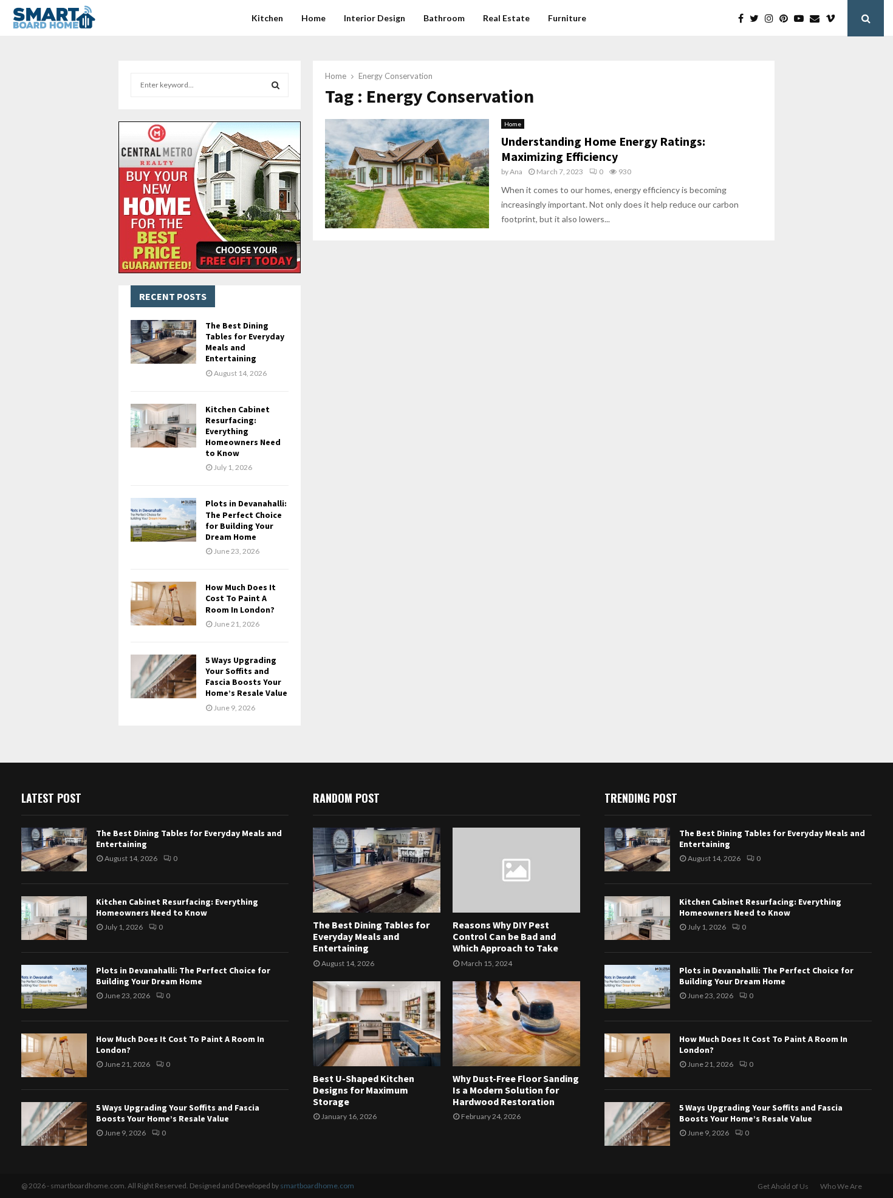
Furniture (567, 18)
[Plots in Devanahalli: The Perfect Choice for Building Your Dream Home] (163, 520)
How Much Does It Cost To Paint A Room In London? (240, 598)
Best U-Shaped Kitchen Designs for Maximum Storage (363, 1090)
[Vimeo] (833, 18)
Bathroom (444, 18)
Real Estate (506, 18)
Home (313, 18)
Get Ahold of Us (783, 1186)
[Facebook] (744, 18)
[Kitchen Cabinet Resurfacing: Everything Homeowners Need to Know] (163, 426)
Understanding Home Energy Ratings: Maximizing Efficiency (603, 149)
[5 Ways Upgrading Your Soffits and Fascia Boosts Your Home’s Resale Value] (163, 676)
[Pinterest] (786, 18)
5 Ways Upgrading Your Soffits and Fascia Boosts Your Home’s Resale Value (246, 677)
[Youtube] (802, 18)
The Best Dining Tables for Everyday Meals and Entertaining (244, 342)
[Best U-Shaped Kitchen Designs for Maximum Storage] (376, 1023)
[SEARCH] (275, 85)
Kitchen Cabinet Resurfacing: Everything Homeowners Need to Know (243, 431)
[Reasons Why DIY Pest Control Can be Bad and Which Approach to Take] (516, 870)
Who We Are (841, 1186)
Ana (516, 171)
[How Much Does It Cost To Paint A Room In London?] (163, 603)
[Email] (818, 18)
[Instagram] (772, 18)
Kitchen (267, 18)
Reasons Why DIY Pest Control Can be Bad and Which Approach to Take (505, 936)
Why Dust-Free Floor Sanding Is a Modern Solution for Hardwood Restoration (516, 1090)
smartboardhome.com (317, 1185)
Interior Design (374, 18)
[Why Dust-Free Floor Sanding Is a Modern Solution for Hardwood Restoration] (516, 1023)
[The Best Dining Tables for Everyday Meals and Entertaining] (163, 342)
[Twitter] (757, 18)
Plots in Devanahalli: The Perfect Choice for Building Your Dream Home (246, 520)
